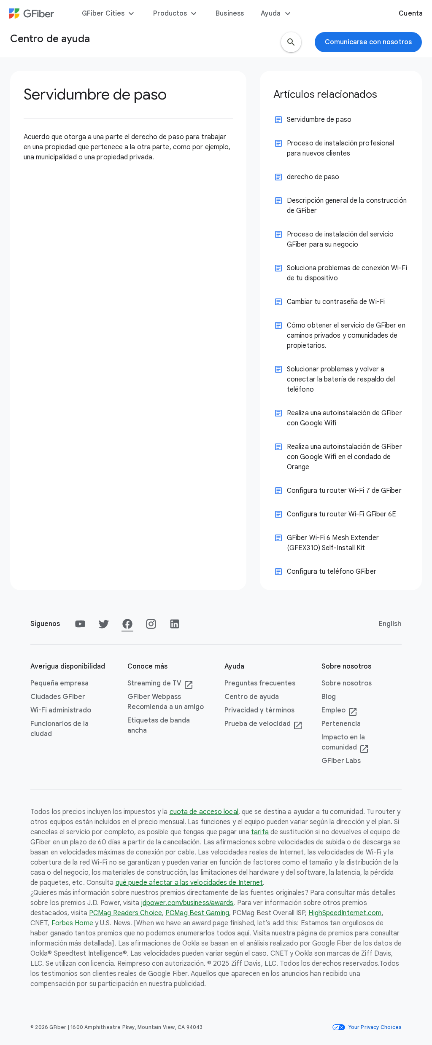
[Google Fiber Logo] (31, 13)
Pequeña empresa (59, 683)
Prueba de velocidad (263, 724)
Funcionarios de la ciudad (59, 729)
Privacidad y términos (259, 710)
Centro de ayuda (251, 697)
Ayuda (277, 13)
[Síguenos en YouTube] (80, 624)
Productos (176, 13)
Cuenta (411, 13)
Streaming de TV (160, 683)
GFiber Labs (341, 761)
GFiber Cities (109, 13)
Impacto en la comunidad (345, 742)
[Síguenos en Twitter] (104, 624)
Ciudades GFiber (57, 697)
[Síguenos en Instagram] (151, 624)
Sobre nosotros (346, 683)
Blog (328, 697)
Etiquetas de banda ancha (158, 725)
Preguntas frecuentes (259, 683)
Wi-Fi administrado (60, 710)
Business (230, 13)
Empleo (339, 710)
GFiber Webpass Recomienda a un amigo (165, 702)
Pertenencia (341, 724)
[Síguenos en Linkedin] (175, 624)
